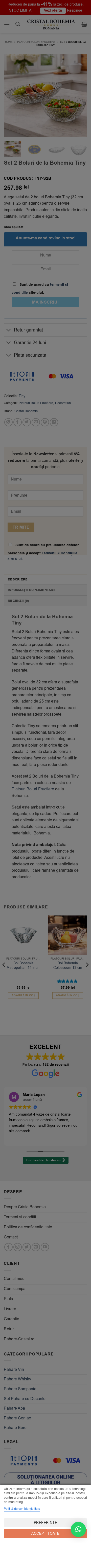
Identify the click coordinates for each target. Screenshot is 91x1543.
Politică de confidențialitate (22, 1509)
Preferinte (45, 1522)
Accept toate (45, 1533)
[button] (78, 1529)
